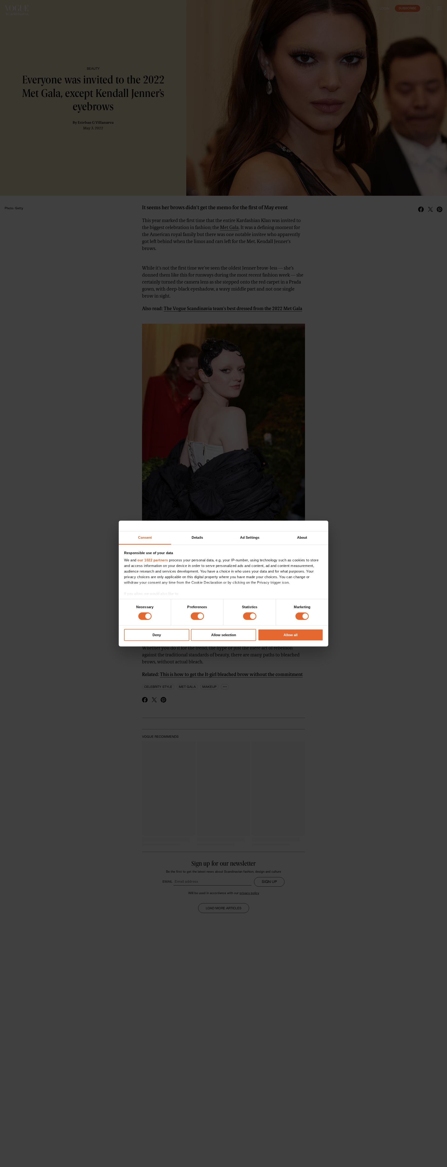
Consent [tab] (145, 537)
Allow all (291, 635)
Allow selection (223, 635)
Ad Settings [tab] (249, 537)
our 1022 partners (152, 560)
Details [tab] (197, 537)
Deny (156, 635)
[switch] (197, 616)
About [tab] (302, 537)
